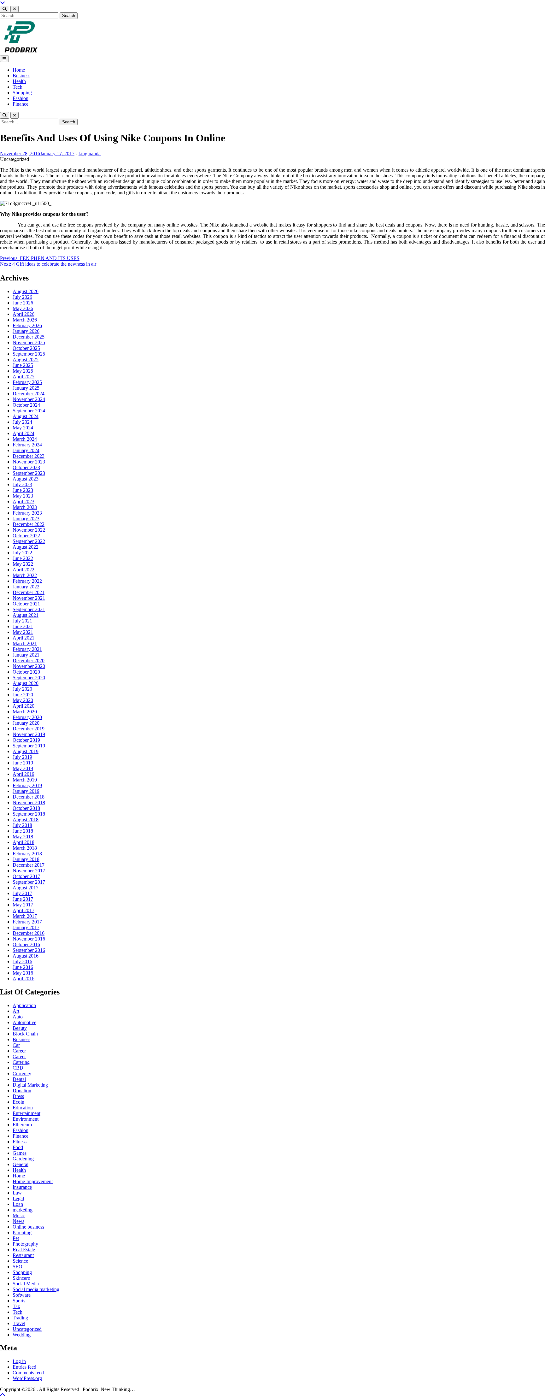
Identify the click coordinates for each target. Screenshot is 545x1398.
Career (19, 1050)
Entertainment (26, 1113)
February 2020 (27, 717)
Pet (16, 1238)
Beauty (20, 1028)
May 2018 (23, 836)
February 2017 (27, 921)
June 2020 (23, 694)
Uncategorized (27, 1329)
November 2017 (29, 870)
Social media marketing (36, 1289)
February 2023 (27, 513)
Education (23, 1107)
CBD (18, 1068)
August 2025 (25, 359)
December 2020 (28, 660)
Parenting (22, 1232)
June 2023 (23, 490)
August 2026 (25, 291)
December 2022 (28, 524)
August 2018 (25, 819)
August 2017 (25, 887)
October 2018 (26, 808)
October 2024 (26, 405)
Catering (21, 1062)
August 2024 (25, 416)
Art (16, 1011)
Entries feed (24, 1367)
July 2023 (22, 484)
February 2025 (27, 382)
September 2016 (29, 950)
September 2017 (29, 882)
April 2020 (23, 706)
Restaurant (23, 1255)
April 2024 (23, 433)
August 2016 (25, 956)
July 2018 (22, 825)
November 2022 (29, 530)
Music (19, 1215)
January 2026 (26, 331)
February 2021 (27, 649)
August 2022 (25, 547)
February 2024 (27, 444)
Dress (18, 1096)
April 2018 (23, 842)
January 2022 (26, 586)
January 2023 (26, 518)
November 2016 (29, 938)
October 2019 (26, 740)
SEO (17, 1266)
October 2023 (26, 467)
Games (19, 1153)
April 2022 (23, 569)
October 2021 (26, 603)
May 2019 (23, 768)
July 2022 (22, 552)
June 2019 (23, 762)
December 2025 (28, 336)
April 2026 (23, 314)
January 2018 (26, 859)
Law (17, 1192)
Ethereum (22, 1124)
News (18, 1221)
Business (21, 75)
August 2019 (25, 751)
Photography (25, 1244)
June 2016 (23, 967)
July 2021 (22, 620)
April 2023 (23, 501)
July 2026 (22, 297)
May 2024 (23, 427)
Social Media (26, 1283)
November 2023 (29, 461)
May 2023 (23, 495)
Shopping (22, 92)
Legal (18, 1198)
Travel (19, 1323)
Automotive (24, 1022)
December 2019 (28, 728)
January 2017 (26, 927)
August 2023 (25, 478)
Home (19, 70)
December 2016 (28, 933)
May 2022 (23, 564)
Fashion (20, 98)
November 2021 (29, 598)
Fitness (19, 1141)
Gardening (23, 1158)
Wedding (22, 1334)
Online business (28, 1227)
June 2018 (23, 831)
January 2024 (26, 450)
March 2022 (25, 575)
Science (20, 1261)
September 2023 (29, 473)
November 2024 (29, 399)
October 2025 (26, 348)
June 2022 (23, 558)
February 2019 (27, 785)
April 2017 (23, 910)
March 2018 (25, 848)
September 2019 (29, 745)
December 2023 (28, 456)
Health (19, 81)
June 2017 (23, 899)
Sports (19, 1300)
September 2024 (29, 410)
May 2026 (23, 308)
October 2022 (26, 535)
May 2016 (23, 973)
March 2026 (25, 319)
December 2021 (28, 592)
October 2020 (26, 672)
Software (22, 1295)
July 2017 (22, 893)
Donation (22, 1090)
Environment (25, 1119)
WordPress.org (27, 1378)
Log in (19, 1361)
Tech (17, 87)
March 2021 (25, 643)
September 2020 (29, 677)
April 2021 (23, 637)
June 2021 (23, 626)
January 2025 (26, 388)
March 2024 (25, 439)
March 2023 (25, 507)
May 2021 (23, 632)
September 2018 (29, 814)
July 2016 (22, 961)
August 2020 (25, 683)
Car (16, 1045)
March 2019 (25, 779)
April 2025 (23, 376)
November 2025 (29, 342)
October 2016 (26, 944)
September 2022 (29, 541)
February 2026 (27, 325)
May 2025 (23, 371)
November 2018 (29, 802)
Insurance (22, 1187)
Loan (18, 1204)
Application (24, 1005)
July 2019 (22, 757)
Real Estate (24, 1249)
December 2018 (28, 796)
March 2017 (25, 916)
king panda (90, 153)
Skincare (21, 1278)
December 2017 (28, 865)
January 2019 (26, 791)
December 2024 (28, 393)
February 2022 (27, 581)
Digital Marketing (30, 1085)
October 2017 (26, 876)
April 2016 (23, 978)
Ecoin (18, 1102)
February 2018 (27, 853)
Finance (20, 104)
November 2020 (29, 666)
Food (18, 1147)
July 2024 (22, 422)
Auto (18, 1016)
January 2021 (26, 655)
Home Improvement (33, 1181)
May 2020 (23, 700)
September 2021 (29, 609)
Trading (20, 1317)
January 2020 (26, 723)
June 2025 (23, 365)
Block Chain (25, 1033)
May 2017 (23, 904)
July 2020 (22, 689)
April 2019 (23, 774)
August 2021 (25, 615)
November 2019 (29, 734)
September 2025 (29, 354)
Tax (16, 1306)
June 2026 (23, 302)
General (20, 1164)
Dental (19, 1079)
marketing (22, 1209)
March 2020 (25, 711)
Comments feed (28, 1372)
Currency (22, 1073)
